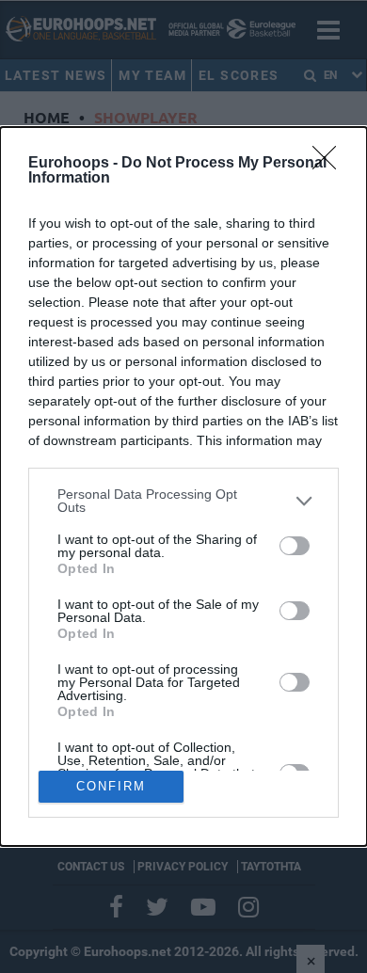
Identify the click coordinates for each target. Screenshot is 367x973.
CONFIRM (111, 786)
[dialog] (183, 486)
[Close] (330, 164)
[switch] (294, 545)
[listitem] (183, 500)
